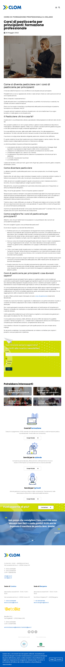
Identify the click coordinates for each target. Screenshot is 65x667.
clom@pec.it (8, 578)
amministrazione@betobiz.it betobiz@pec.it (17, 627)
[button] (56, 7)
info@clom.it (8, 576)
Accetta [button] (58, 659)
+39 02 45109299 (11, 601)
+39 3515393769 (40, 601)
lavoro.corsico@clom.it (11, 602)
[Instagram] (35, 631)
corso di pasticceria (41, 296)
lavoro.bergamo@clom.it (41, 602)
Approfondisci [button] (7, 664)
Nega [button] (52, 659)
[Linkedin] (32, 631)
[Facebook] (29, 631)
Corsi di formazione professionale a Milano (28, 17)
